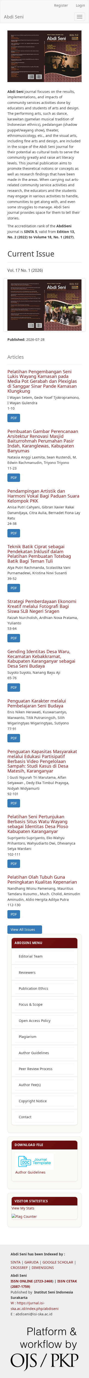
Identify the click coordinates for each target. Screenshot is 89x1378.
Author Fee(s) (30, 1084)
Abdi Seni (14, 17)
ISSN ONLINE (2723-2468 (31, 1281)
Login (80, 5)
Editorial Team (31, 956)
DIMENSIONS (43, 1267)
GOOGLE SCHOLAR (58, 1262)
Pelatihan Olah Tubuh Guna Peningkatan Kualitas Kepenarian (42, 879)
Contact (25, 1117)
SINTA (16, 1262)
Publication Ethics (33, 988)
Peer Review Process (35, 1068)
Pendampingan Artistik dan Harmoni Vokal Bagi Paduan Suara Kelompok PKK (43, 496)
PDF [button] (14, 418)
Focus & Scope (31, 1004)
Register (61, 5)
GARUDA (31, 1262)
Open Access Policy (34, 1020)
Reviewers (27, 972)
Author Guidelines (34, 1052)
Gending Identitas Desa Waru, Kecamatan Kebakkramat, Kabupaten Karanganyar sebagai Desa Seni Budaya (41, 658)
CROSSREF (19, 1267)
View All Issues (23, 929)
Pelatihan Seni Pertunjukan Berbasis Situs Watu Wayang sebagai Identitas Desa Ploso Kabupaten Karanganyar (37, 824)
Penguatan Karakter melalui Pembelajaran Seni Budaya (36, 703)
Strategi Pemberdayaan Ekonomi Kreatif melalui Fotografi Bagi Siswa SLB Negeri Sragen (41, 606)
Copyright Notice (33, 1101)
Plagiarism (27, 1036)
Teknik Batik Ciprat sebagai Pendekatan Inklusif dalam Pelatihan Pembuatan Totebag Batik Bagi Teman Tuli (39, 554)
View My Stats (23, 1208)
